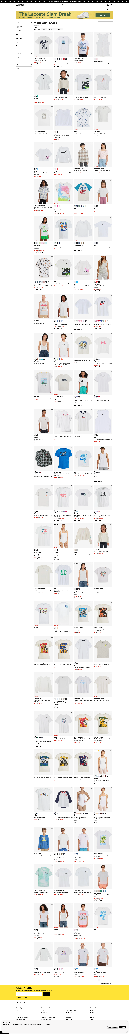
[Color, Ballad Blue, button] (57, 699)
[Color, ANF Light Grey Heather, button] (59, 699)
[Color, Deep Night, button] (101, 321)
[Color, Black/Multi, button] (57, 243)
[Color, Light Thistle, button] (77, 397)
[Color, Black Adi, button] (57, 969)
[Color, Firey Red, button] (97, 282)
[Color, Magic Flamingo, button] (79, 321)
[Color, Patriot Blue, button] (77, 206)
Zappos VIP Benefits (21, 1019)
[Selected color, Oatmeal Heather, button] (75, 550)
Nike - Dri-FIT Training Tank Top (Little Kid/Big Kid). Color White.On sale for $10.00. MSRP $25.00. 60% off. (63, 122)
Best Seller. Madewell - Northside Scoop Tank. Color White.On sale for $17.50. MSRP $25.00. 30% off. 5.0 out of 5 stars (83, 580)
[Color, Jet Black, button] (77, 589)
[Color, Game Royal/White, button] (59, 359)
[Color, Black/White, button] (97, 359)
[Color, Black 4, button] (59, 59)
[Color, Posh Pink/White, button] (99, 511)
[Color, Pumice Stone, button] (64, 699)
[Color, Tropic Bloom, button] (59, 969)
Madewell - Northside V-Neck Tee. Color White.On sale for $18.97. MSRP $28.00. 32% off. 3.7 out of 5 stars (43, 921)
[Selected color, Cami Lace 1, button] (75, 206)
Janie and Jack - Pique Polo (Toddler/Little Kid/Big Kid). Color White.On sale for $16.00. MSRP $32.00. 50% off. (103, 388)
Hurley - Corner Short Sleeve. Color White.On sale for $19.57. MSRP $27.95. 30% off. (83, 959)
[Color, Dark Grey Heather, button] (62, 59)
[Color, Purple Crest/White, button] (97, 511)
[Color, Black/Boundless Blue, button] (57, 511)
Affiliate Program (70, 1012)
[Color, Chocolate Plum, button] (79, 589)
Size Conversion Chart (71, 1010)
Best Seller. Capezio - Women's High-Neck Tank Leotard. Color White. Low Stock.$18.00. (103, 766)
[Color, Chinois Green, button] (79, 206)
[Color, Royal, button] (57, 321)
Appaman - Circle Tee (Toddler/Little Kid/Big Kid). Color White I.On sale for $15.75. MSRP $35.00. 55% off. (43, 388)
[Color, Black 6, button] (66, 59)
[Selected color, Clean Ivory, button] (35, 359)
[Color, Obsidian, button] (64, 854)
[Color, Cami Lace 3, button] (83, 206)
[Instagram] (16, 1002)
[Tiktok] (20, 1002)
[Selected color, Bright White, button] (95, 59)
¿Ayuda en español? (46, 1015)
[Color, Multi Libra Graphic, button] (38, 243)
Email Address (21, 994)
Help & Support (109, 9)
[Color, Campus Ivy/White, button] (38, 738)
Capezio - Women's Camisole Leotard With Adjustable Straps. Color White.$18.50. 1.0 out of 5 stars (83, 806)
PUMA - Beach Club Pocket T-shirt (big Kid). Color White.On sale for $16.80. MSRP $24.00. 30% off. (43, 503)
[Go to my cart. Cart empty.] (111, 5)
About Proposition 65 (46, 1019)
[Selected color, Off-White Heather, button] (35, 435)
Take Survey (68, 1017)
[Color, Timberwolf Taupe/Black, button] (99, 891)
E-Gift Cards (69, 1019)
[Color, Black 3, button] (57, 59)
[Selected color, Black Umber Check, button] (35, 472)
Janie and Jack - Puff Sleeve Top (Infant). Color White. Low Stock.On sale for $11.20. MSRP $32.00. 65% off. (103, 122)
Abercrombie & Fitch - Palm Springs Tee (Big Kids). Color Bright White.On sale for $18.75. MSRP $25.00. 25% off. (43, 882)
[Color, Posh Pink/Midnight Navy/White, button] (44, 282)
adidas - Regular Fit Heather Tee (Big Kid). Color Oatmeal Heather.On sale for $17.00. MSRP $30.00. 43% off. (83, 541)
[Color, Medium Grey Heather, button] (77, 550)
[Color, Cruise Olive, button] (83, 243)
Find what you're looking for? (105, 983)
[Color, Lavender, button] (99, 776)
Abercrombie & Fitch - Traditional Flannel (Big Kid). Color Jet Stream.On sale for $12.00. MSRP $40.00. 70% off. (83, 159)
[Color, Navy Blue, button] (97, 397)
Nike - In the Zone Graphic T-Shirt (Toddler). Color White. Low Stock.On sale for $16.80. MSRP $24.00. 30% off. (83, 464)
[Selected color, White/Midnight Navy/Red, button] (55, 813)
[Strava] (24, 1002)
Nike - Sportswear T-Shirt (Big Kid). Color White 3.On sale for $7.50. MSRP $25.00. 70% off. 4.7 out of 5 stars (63, 49)
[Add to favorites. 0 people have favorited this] (52, 33)
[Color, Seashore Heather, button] (77, 969)
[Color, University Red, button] (64, 59)
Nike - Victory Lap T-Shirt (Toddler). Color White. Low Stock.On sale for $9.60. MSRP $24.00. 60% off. (83, 86)
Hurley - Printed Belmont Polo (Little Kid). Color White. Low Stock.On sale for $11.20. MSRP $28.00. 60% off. (83, 122)
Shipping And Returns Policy (48, 1017)
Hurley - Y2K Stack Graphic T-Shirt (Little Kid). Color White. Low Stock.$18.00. (43, 617)
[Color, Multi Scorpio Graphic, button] (42, 243)
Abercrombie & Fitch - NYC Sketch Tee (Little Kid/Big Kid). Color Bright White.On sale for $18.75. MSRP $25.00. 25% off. (83, 882)
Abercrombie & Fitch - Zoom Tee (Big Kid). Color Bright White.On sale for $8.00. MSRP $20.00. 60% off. (83, 49)
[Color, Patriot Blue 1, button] (81, 206)
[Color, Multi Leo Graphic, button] (44, 243)
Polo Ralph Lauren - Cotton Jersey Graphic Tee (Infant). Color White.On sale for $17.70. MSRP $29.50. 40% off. (103, 580)
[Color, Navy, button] (59, 321)
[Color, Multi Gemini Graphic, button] (46, 243)
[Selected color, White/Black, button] (55, 359)
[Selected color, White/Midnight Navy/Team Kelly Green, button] (75, 511)
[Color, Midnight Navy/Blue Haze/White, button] (35, 282)
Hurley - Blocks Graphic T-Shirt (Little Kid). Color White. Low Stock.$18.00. (63, 617)
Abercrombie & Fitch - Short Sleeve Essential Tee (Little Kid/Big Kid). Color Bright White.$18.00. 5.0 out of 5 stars (63, 690)
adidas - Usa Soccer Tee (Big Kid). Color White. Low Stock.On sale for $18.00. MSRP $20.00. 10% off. (63, 729)
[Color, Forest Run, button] (40, 359)
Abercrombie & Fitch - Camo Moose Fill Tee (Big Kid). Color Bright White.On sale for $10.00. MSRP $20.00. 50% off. (43, 122)
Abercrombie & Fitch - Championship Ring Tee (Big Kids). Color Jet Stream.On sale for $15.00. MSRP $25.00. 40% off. (83, 350)
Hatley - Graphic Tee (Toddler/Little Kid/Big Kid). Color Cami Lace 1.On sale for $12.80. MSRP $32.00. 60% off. (83, 196)
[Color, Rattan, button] (57, 628)
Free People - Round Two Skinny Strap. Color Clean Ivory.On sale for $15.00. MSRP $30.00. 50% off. (43, 350)
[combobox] (43, 5)
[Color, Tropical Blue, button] (42, 359)
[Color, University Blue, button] (38, 169)
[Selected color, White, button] (55, 132)
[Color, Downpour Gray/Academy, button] (38, 282)
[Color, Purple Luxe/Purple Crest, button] (64, 511)
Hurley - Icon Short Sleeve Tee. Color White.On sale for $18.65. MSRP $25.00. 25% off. (63, 844)
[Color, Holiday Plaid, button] (40, 472)
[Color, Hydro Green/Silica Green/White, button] (62, 511)
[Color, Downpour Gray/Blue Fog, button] (103, 891)
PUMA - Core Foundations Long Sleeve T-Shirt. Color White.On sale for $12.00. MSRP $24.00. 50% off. (63, 159)
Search (63, 4)
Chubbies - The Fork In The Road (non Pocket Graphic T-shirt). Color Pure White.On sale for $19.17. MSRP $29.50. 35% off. (83, 921)
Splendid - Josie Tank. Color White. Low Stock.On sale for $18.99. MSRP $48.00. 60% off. (63, 921)
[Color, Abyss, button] (77, 854)
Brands (92, 1010)
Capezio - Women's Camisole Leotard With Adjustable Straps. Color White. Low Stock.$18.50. (103, 806)
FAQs (42, 1010)
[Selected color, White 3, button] (55, 59)
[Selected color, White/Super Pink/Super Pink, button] (95, 359)
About (17, 1010)
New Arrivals (93, 1015)
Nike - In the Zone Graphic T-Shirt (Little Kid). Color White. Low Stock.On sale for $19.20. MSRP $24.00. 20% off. (103, 921)
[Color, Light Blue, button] (62, 321)
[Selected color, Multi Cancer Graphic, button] (35, 243)
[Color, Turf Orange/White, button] (62, 359)
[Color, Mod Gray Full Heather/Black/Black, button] (57, 813)
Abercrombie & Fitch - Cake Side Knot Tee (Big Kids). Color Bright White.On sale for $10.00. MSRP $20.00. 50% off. (103, 86)
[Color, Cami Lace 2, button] (86, 206)
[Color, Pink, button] (103, 776)
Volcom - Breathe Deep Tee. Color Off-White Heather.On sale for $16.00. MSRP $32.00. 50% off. (43, 426)
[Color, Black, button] (57, 132)
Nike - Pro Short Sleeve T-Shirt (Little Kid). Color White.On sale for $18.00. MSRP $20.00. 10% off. (83, 653)
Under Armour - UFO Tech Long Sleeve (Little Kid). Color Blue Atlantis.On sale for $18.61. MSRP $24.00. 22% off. (43, 844)
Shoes (91, 1019)
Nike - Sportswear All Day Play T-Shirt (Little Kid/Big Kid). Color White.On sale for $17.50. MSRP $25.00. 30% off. (63, 580)
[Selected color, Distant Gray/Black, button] (95, 891)
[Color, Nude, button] (79, 813)
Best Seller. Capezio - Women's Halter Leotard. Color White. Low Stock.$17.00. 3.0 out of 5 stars (63, 541)
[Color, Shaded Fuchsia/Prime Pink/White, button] (66, 511)
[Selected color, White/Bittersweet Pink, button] (55, 511)
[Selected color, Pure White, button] (75, 930)
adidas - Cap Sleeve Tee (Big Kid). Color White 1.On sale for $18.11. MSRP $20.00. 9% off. (43, 806)
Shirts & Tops (51, 29)
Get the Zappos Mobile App (23, 1015)
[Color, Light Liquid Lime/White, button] (57, 359)
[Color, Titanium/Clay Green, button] (97, 891)
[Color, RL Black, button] (77, 243)
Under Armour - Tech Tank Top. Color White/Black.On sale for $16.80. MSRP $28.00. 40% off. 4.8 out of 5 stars (103, 464)
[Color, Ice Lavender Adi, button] (62, 969)
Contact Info (44, 1012)
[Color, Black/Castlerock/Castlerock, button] (46, 282)
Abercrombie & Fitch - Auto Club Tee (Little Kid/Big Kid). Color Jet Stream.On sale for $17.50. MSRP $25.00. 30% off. (43, 580)
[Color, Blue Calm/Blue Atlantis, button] (99, 359)
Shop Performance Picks (75, 1)
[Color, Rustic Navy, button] (79, 243)
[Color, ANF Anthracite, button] (66, 699)
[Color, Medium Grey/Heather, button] (77, 930)
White (59, 29)
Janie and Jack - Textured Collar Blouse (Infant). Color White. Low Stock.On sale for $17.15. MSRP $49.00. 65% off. (103, 541)
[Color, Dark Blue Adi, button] (59, 243)
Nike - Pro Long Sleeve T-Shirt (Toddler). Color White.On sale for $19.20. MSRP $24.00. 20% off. (43, 959)
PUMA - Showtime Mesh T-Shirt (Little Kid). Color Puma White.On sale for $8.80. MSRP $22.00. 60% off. (43, 86)
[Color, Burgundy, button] (105, 776)
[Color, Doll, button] (83, 321)
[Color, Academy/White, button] (40, 282)
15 (109, 980)
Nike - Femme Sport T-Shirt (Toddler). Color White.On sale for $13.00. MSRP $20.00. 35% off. (103, 196)
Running (92, 1017)
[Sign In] (108, 5)
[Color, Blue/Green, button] (38, 472)
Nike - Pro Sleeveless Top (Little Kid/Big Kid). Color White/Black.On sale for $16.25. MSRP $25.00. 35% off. (103, 426)
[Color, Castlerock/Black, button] (99, 472)
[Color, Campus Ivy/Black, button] (101, 891)
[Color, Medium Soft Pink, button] (81, 321)
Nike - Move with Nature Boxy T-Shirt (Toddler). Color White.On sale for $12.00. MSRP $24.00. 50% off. (43, 159)
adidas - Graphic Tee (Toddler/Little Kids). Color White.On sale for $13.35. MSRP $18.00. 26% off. (63, 234)
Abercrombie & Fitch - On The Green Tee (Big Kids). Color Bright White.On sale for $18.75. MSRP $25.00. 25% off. (63, 882)
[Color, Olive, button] (62, 854)
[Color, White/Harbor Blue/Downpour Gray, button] (59, 511)
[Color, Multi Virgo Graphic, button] (40, 243)
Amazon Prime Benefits (22, 1017)
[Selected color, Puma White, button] (35, 96)
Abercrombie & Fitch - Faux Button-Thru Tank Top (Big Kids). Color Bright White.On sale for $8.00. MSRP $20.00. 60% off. (103, 49)
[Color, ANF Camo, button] (62, 699)
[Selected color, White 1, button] (35, 813)
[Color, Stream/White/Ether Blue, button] (77, 511)
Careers (18, 1012)
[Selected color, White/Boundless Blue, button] (35, 550)
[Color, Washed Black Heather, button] (38, 435)
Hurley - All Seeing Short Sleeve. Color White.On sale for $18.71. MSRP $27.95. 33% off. (83, 844)
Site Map (68, 1015)
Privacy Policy (47, 1024)
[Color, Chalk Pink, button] (97, 59)
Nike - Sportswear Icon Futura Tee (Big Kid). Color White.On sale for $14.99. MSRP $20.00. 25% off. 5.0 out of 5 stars (103, 312)
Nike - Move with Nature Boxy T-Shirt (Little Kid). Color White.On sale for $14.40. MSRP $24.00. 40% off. (83, 273)
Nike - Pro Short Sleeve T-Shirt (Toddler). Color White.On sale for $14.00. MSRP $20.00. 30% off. (103, 234)
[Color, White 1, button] (59, 206)
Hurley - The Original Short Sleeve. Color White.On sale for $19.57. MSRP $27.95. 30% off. (103, 959)
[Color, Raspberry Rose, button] (57, 206)
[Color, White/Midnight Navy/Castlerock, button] (42, 282)
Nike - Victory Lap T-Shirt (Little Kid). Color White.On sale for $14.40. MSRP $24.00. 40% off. (63, 273)
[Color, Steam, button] (77, 321)
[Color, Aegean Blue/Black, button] (105, 891)
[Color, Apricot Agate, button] (105, 321)
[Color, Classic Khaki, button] (81, 243)
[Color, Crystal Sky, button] (38, 813)
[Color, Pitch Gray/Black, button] (42, 738)
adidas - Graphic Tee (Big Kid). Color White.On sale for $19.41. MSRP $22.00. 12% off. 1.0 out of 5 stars (63, 959)
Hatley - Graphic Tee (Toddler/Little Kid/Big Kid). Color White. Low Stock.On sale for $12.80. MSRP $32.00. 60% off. (63, 196)
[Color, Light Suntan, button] (97, 813)
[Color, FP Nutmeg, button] (38, 359)
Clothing (43, 29)
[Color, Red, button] (57, 169)
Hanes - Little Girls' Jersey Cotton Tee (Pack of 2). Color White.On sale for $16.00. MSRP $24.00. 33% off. (63, 426)
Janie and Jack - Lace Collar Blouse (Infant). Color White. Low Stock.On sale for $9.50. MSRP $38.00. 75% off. (63, 86)
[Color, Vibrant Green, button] (38, 96)
